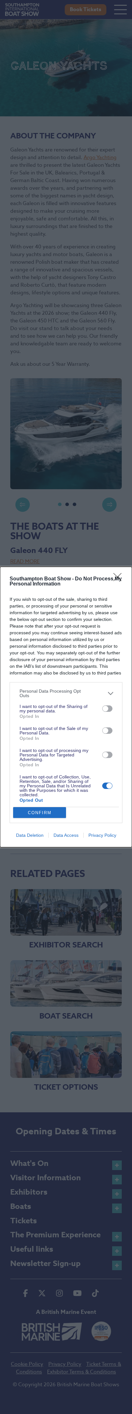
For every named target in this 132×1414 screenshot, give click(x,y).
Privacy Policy (102, 835)
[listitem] (66, 693)
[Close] (119, 579)
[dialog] (66, 707)
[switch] (107, 708)
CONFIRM (40, 812)
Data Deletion (30, 835)
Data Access (66, 835)
